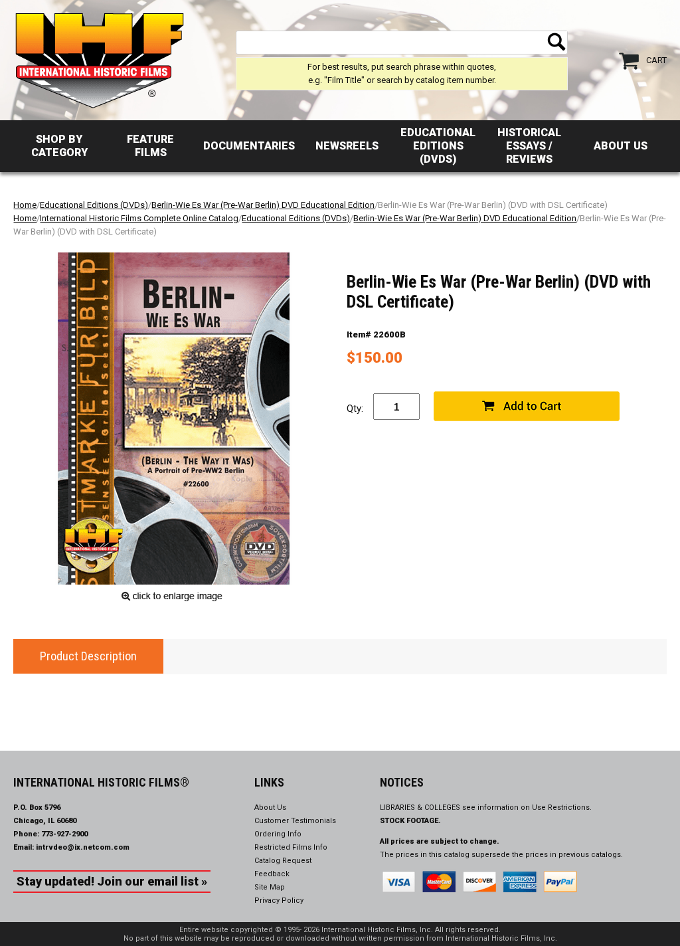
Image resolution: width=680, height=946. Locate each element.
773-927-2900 (64, 834)
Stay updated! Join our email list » (112, 881)
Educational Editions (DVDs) (437, 145)
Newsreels (347, 146)
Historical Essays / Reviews (529, 145)
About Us (620, 146)
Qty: (355, 409)
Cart (656, 60)
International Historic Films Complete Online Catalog (139, 218)
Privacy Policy (278, 900)
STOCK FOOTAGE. (410, 820)
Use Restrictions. (562, 807)
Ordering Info (277, 834)
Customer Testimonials (295, 820)
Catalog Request (282, 860)
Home (25, 205)
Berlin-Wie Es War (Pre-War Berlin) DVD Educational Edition (263, 205)
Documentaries (249, 146)
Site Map (269, 887)
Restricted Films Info (290, 847)
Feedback (272, 874)
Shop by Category (59, 146)
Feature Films (150, 146)
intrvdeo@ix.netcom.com (82, 847)
